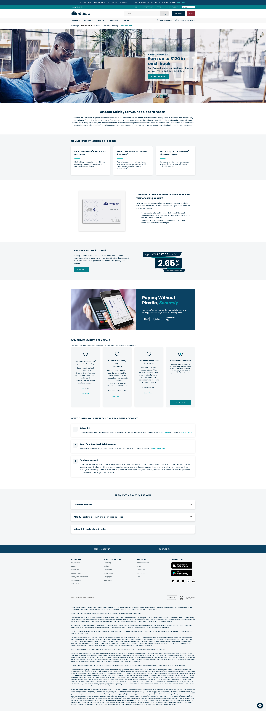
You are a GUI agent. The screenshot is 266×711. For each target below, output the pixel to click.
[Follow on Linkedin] (183, 581)
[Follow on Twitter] (188, 581)
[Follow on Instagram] (178, 581)
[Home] (81, 13)
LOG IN (191, 13)
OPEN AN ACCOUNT (102, 549)
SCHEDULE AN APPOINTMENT (186, 20)
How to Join (75, 570)
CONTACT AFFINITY (147, 7)
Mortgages (108, 577)
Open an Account (158, 76)
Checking (114, 26)
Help (138, 577)
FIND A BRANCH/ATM (165, 20)
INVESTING (100, 20)
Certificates (108, 570)
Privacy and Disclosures (79, 577)
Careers (73, 566)
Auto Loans (108, 580)
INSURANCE (114, 20)
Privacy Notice (76, 580)
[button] (263, 2)
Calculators (141, 570)
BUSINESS (87, 20)
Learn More (81, 269)
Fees (83, 388)
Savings (106, 566)
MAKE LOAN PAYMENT (171, 7)
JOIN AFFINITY (178, 13)
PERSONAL (74, 20)
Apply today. (181, 2)
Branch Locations (143, 563)
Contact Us (141, 573)
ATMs (139, 566)
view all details (158, 448)
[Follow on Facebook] (173, 581)
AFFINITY (127, 20)
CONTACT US (164, 549)
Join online (165, 432)
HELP (136, 7)
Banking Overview (102, 26)
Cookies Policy (76, 573)
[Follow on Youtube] (193, 581)
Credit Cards (108, 573)
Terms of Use (75, 584)
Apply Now (180, 402)
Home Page (75, 26)
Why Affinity (75, 563)
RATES (159, 7)
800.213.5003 (186, 432)
